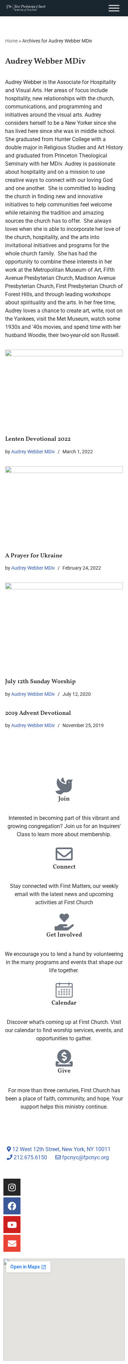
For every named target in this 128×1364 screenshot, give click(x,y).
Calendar (64, 1003)
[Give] (64, 1057)
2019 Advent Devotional (38, 713)
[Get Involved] (64, 921)
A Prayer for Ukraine (33, 556)
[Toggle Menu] (114, 8)
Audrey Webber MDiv (33, 452)
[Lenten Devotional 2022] (64, 389)
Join (64, 799)
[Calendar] (64, 989)
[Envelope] (11, 1243)
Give (64, 1071)
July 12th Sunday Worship (40, 681)
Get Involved (64, 935)
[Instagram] (11, 1187)
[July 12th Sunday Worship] (64, 627)
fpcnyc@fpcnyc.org (85, 1157)
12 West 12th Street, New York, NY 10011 (61, 1149)
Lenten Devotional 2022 (38, 439)
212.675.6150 (29, 1157)
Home (11, 41)
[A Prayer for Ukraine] (64, 505)
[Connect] (64, 853)
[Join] (64, 785)
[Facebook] (11, 1205)
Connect (64, 867)
